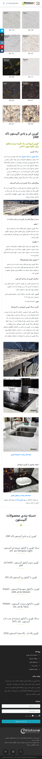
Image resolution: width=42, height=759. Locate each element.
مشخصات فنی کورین (31, 655)
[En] (16, 3)
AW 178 (11, 30)
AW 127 (11, 53)
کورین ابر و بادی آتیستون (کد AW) (21, 536)
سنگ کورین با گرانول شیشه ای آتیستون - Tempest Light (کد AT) (21, 549)
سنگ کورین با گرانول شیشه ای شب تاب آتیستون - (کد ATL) (21, 620)
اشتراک (36, 716)
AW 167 (30, 53)
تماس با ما (34, 666)
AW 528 (11, 100)
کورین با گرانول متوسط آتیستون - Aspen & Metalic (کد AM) (21, 590)
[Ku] (10, 3)
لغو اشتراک (28, 716)
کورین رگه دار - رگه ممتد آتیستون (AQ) (21, 633)
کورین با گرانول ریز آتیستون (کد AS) (21, 577)
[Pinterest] (2, 47)
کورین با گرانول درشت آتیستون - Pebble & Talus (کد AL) (21, 605)
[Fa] (7, 3)
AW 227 (11, 124)
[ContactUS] (2, 51)
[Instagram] (2, 43)
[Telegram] (2, 31)
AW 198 (30, 30)
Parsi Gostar (17, 757)
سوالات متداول (33, 658)
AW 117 (30, 77)
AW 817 (30, 100)
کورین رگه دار (19, 500)
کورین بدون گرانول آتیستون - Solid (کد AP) (21, 564)
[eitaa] (2, 39)
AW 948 (11, 77)
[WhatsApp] (2, 35)
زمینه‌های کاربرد (33, 662)
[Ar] (13, 3)
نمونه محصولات (33, 669)
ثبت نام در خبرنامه (21, 721)
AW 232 (30, 124)
